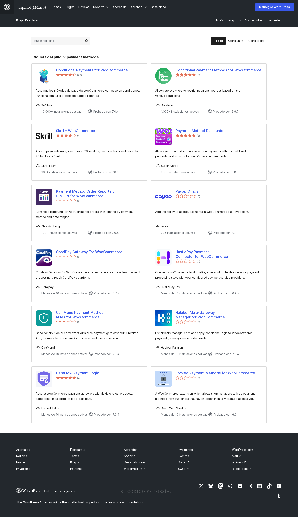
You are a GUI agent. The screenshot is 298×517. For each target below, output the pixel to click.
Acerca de (23, 449)
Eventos (183, 456)
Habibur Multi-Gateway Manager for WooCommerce (200, 314)
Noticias (21, 456)
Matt (236, 456)
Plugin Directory (27, 20)
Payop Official (187, 191)
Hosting (21, 462)
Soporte (129, 456)
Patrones (76, 468)
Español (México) (65, 491)
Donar (184, 462)
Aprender (130, 449)
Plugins (75, 462)
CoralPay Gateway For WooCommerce (89, 252)
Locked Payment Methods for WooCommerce (215, 373)
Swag (183, 468)
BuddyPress (242, 468)
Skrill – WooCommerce (75, 130)
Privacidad (23, 468)
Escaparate (77, 449)
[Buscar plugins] (86, 41)
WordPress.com (244, 449)
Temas (74, 456)
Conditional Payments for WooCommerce (92, 70)
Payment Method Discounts (199, 130)
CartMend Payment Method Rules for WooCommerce (80, 314)
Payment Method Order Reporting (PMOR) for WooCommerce (85, 193)
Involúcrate (185, 449)
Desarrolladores (135, 462)
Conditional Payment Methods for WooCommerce (219, 70)
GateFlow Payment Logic (77, 373)
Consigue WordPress (274, 7)
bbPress (239, 462)
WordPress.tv (135, 468)
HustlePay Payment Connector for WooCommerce (202, 254)
